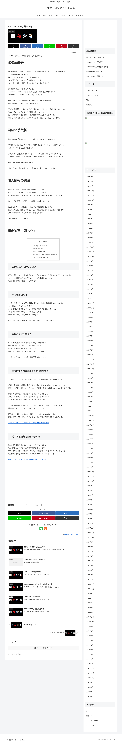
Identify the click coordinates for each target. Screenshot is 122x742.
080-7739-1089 (21, 505)
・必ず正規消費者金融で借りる (41, 257)
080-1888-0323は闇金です (95, 57)
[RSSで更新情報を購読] (45, 528)
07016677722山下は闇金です (96, 62)
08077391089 (31, 505)
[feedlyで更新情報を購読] (41, 528)
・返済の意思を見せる (38, 251)
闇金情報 (12, 505)
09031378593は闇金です (95, 76)
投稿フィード (90, 716)
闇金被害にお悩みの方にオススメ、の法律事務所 (28, 423)
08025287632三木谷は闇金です (97, 67)
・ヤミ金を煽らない (37, 248)
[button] (73, 46)
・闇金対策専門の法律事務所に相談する (44, 254)
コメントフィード (92, 720)
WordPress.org (91, 725)
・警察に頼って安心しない (39, 246)
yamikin (39, 505)
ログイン (89, 711)
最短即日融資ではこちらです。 (28, 459)
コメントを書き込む (43, 648)
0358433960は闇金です (94, 71)
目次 (40, 242)
